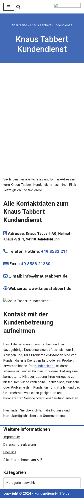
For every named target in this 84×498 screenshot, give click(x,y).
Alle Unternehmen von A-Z (22, 460)
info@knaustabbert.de (45, 276)
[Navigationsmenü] (8, 7)
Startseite (19, 25)
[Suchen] (18, 6)
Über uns (9, 452)
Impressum (11, 437)
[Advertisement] (42, 121)
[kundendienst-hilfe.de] (67, 6)
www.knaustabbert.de (49, 288)
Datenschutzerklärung (19, 444)
